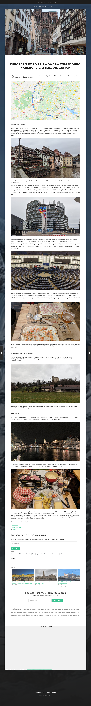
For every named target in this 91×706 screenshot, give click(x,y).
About (50, 2)
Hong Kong (70, 612)
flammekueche (54, 611)
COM (51, 609)
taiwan (13, 617)
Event (47, 611)
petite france (21, 615)
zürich (47, 617)
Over (78, 614)
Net (50, 614)
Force (16, 612)
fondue (70, 611)
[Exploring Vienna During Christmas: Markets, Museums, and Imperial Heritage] (23, 575)
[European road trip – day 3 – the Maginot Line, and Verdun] (46, 575)
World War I (31, 617)
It (20, 614)
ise (18, 614)
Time (21, 617)
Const (55, 609)
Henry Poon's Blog (45, 6)
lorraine (35, 614)
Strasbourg (15, 525)
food (17, 608)
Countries (60, 609)
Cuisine (66, 609)
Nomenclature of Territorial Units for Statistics (64, 614)
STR (60, 615)
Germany (36, 612)
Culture (72, 609)
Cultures (77, 609)
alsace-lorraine (27, 609)
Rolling (37, 615)
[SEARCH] (55, 2)
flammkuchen (63, 611)
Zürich (14, 529)
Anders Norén (48, 695)
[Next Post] (89, 353)
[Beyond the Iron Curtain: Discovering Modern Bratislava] (69, 575)
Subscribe (15, 548)
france (20, 612)
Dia (14, 611)
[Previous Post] (1, 353)
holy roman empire (60, 612)
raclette (28, 615)
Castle (43, 609)
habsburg (51, 612)
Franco (25, 612)
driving (18, 611)
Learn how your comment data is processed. (39, 669)
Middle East (45, 614)
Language (24, 614)
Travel (25, 617)
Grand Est (45, 612)
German (30, 612)
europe (14, 608)
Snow (56, 615)
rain (33, 615)
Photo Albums (40, 2)
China (47, 609)
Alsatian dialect (36, 609)
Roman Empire (44, 615)
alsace (20, 609)
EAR (23, 611)
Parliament (14, 615)
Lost (39, 614)
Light (30, 614)
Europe (30, 611)
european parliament (39, 611)
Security (51, 615)
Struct (70, 615)
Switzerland (76, 615)
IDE (75, 612)
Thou (17, 617)
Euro (26, 611)
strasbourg (65, 615)
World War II (39, 617)
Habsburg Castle (16, 527)
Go (41, 612)
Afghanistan (14, 609)
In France (13, 614)
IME (78, 612)
